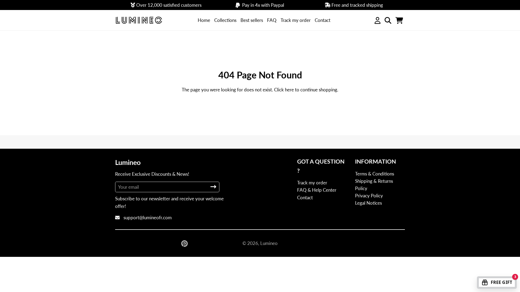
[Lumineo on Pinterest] (185, 243)
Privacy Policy (369, 195)
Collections (225, 20)
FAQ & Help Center (316, 190)
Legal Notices (368, 203)
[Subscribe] (213, 186)
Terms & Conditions (374, 174)
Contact (322, 20)
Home (204, 20)
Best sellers (251, 20)
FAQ (272, 20)
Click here (284, 89)
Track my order (296, 20)
